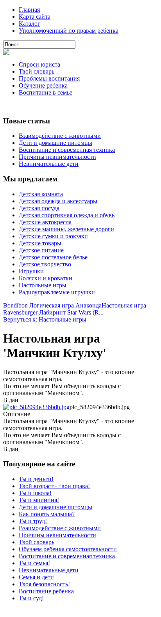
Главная (29, 9)
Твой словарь (36, 71)
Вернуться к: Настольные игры (44, 319)
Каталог (29, 23)
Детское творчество (45, 264)
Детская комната (41, 194)
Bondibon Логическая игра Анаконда (52, 305)
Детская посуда (39, 208)
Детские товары (40, 243)
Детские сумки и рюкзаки (53, 236)
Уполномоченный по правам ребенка (68, 30)
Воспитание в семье (45, 92)
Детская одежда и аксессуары (58, 201)
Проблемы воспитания (49, 78)
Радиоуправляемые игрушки (57, 292)
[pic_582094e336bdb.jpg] (36, 407)
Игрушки (31, 271)
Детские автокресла (45, 222)
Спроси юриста (39, 64)
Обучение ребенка (43, 85)
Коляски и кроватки (45, 278)
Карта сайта (34, 16)
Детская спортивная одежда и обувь (66, 215)
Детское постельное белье (53, 257)
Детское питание (41, 250)
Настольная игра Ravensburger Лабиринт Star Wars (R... (74, 309)
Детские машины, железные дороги (66, 229)
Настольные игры (42, 285)
